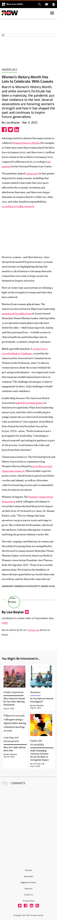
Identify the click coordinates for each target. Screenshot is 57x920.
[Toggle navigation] (3, 18)
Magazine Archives (28, 882)
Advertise (28, 889)
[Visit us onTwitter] (19, 905)
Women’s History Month (25, 143)
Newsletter (28, 876)
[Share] (5, 129)
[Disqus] (28, 823)
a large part (32, 173)
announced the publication (16, 313)
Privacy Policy (28, 901)
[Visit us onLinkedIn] (31, 905)
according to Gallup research (18, 206)
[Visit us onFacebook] (25, 905)
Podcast (28, 870)
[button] (13, 4)
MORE (5, 623)
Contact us (33, 630)
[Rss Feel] (37, 905)
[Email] (27, 612)
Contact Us (28, 895)
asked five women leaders (30, 403)
